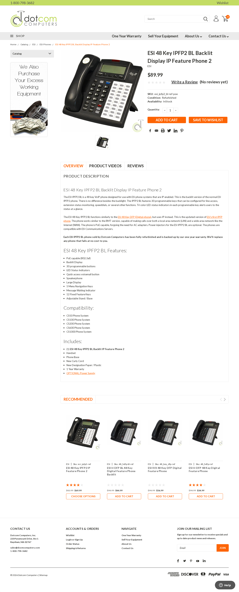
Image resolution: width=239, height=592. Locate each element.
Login (69, 539)
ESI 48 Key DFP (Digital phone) (134, 216)
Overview (73, 166)
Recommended (78, 399)
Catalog (24, 44)
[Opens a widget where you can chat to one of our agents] (225, 585)
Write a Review (184, 82)
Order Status (72, 543)
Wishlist (223, 3)
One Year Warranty (127, 36)
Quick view (83, 432)
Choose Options (83, 496)
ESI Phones (45, 44)
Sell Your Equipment (163, 36)
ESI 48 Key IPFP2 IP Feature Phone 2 (78, 469)
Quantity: (154, 109)
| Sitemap (42, 575)
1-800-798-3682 (22, 3)
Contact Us (217, 36)
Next (225, 399)
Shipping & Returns (76, 548)
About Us (192, 36)
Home (13, 44)
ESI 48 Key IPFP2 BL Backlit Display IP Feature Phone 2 (82, 44)
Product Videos (105, 166)
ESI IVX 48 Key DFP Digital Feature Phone (165, 469)
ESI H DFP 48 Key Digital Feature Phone (204, 469)
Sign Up (79, 539)
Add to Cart (124, 496)
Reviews (135, 166)
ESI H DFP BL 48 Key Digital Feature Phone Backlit (121, 471)
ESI (33, 44)
